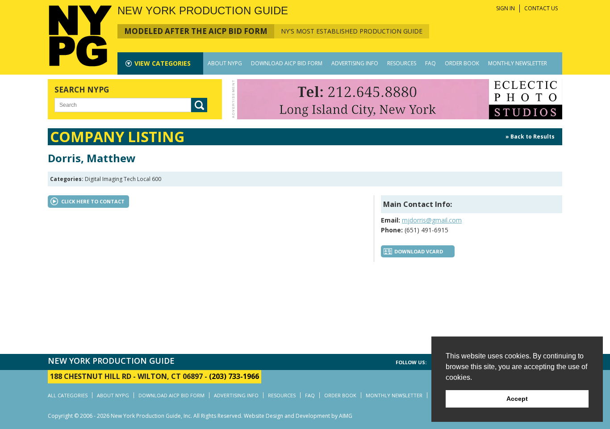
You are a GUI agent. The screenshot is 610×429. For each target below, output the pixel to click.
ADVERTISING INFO (354, 63)
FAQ (430, 63)
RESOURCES (401, 63)
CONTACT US (541, 8)
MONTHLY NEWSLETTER (517, 63)
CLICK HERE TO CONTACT (93, 201)
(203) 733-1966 (234, 376)
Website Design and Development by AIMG (298, 416)
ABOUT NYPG (225, 63)
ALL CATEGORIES (68, 395)
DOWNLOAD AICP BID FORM (286, 63)
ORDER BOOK (462, 63)
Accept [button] (517, 398)
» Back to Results (530, 136)
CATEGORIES (162, 63)
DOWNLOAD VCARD (418, 251)
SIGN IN (505, 8)
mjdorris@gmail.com (432, 220)
